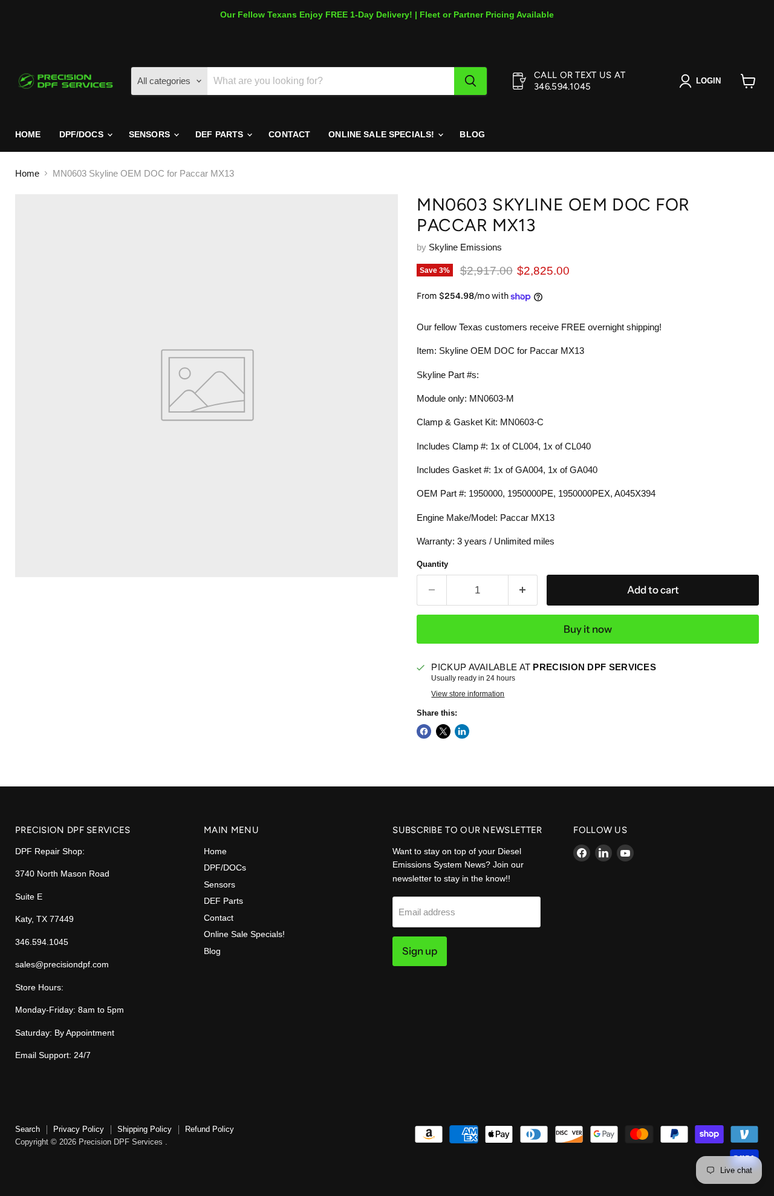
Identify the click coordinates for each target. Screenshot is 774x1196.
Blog (472, 134)
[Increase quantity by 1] (523, 590)
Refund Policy (209, 1129)
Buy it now (588, 629)
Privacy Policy (78, 1129)
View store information (467, 694)
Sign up (419, 951)
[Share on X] (443, 731)
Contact (289, 134)
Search (27, 1129)
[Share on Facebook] (424, 731)
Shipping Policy (144, 1129)
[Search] (470, 81)
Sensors (150, 134)
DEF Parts (220, 134)
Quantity (432, 564)
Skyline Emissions (465, 247)
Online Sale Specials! (382, 134)
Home (28, 134)
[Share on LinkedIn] (462, 731)
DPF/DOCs (82, 134)
